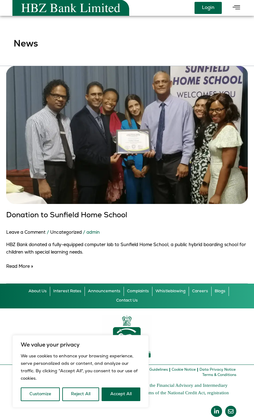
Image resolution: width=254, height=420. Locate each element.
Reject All (80, 394)
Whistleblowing (170, 291)
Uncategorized (66, 232)
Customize (40, 394)
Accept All (121, 394)
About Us (37, 291)
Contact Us (127, 300)
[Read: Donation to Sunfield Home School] (127, 135)
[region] (80, 371)
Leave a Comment (26, 232)
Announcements (104, 291)
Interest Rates (67, 291)
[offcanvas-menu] (236, 8)
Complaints (138, 291)
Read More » (19, 266)
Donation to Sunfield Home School (66, 215)
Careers (200, 291)
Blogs (220, 291)
